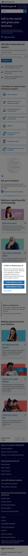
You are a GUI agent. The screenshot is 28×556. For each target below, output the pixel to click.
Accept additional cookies (14, 282)
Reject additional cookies (14, 287)
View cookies (7, 290)
